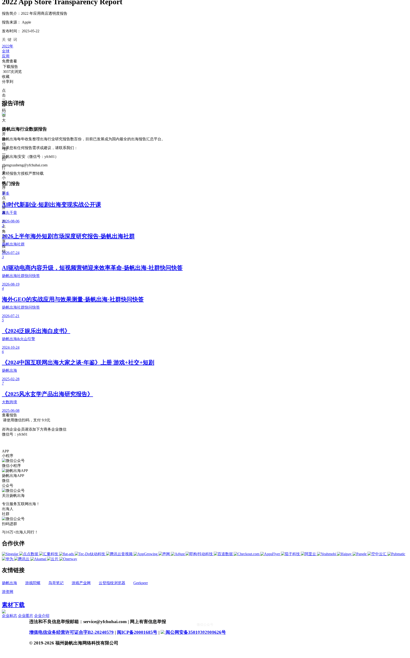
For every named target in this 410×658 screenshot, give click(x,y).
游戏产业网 (81, 583)
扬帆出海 (9, 583)
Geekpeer (140, 583)
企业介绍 (41, 616)
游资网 (7, 592)
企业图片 (25, 616)
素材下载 (13, 605)
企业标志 (9, 616)
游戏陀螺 (32, 583)
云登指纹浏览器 (112, 583)
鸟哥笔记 (56, 583)
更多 (5, 193)
